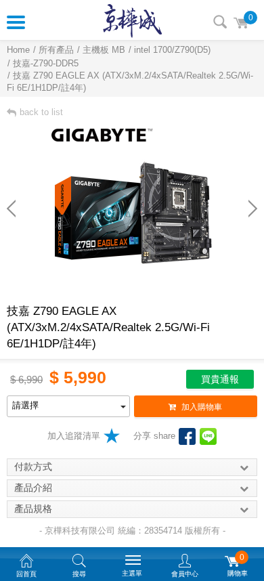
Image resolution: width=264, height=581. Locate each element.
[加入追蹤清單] (112, 435)
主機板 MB (104, 50)
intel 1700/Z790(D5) (172, 50)
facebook (187, 436)
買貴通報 (220, 379)
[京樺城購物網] (132, 20)
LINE (208, 436)
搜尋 (220, 21)
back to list (41, 112)
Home (18, 50)
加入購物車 (201, 407)
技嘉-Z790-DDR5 (46, 63)
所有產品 (56, 50)
